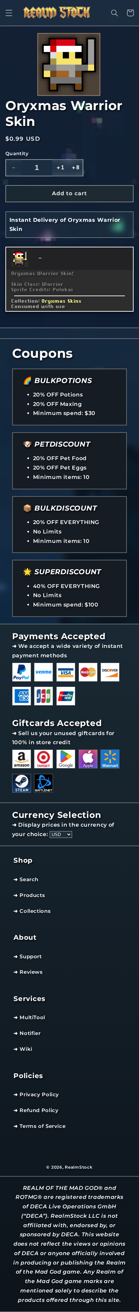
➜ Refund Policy (35, 1110)
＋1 (60, 167)
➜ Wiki (22, 1049)
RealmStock (78, 1167)
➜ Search (25, 879)
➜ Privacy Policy (36, 1095)
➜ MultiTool (29, 1017)
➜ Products (29, 895)
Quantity (16, 153)
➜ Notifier (26, 1033)
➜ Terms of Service (39, 1126)
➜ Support (27, 957)
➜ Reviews (28, 972)
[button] (9, 13)
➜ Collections (32, 911)
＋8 (75, 167)
